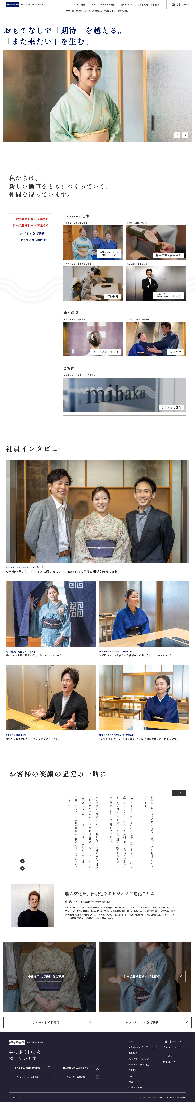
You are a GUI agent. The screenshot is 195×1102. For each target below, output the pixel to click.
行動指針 (133, 1070)
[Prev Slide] (22, 868)
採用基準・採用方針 (138, 1058)
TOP (130, 1041)
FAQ (131, 1076)
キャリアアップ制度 (138, 1064)
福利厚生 (133, 1053)
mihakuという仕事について (142, 1047)
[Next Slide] (22, 861)
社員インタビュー (137, 1081)
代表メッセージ (136, 1087)
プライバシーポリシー (17, 1097)
